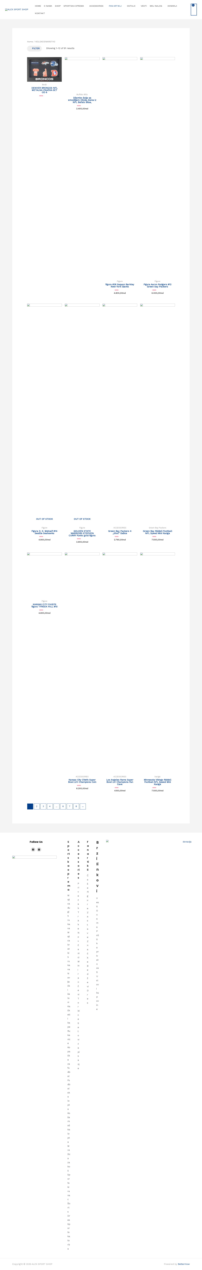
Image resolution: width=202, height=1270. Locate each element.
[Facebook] (33, 849)
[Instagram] (39, 849)
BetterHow (184, 1264)
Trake (78, 920)
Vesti (97, 902)
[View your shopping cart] (194, 9)
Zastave (87, 925)
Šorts (68, 1207)
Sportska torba (68, 1236)
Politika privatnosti (97, 951)
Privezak (78, 895)
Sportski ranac (68, 1187)
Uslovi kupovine (97, 993)
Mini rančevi (79, 978)
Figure (88, 900)
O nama (97, 918)
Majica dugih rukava (68, 912)
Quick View (44, 79)
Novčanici (78, 945)
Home (30, 41)
